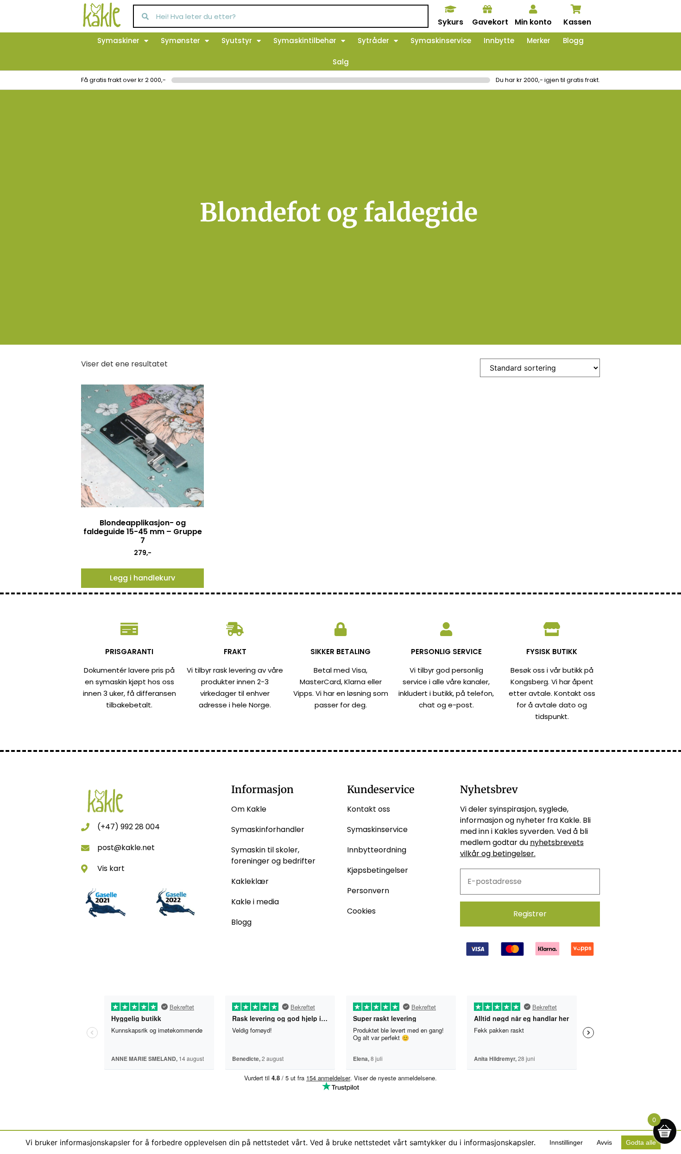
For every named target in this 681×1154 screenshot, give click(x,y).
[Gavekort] (487, 9)
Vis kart (111, 868)
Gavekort (490, 22)
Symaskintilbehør (304, 40)
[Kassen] (576, 9)
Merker (538, 40)
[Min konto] (533, 9)
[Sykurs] (450, 9)
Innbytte (499, 40)
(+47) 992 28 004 (128, 826)
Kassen (577, 22)
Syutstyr (236, 40)
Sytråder (373, 40)
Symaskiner (118, 40)
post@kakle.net (126, 847)
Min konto (533, 22)
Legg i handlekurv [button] (142, 578)
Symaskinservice (440, 40)
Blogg (573, 40)
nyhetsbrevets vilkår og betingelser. (522, 848)
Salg (341, 62)
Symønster (180, 40)
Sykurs (450, 22)
